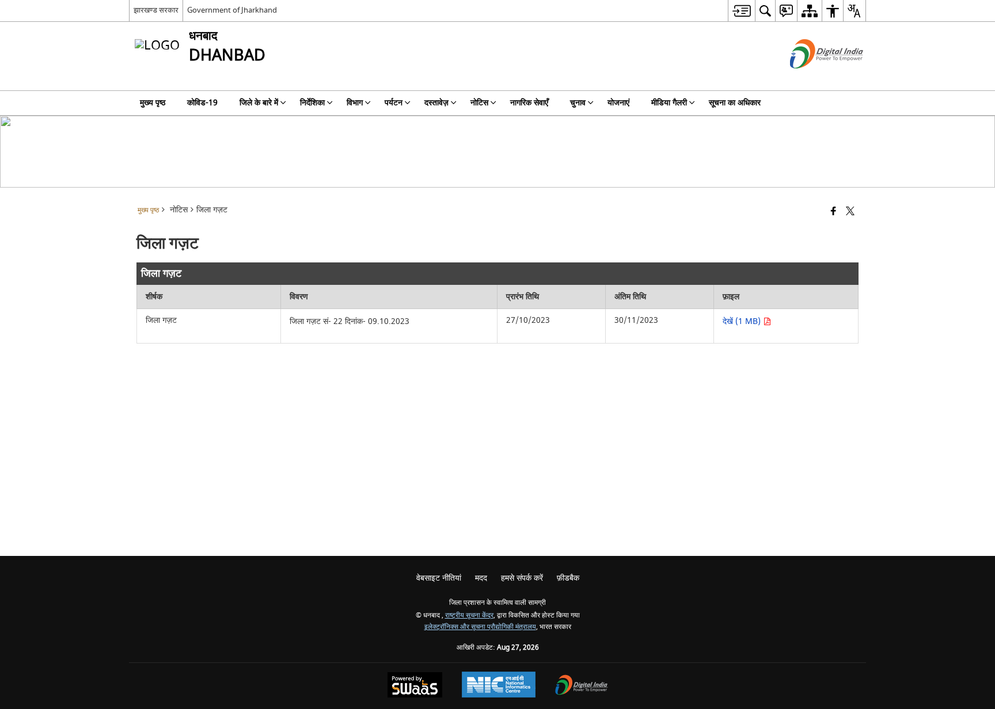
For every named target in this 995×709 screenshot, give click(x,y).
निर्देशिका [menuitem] (312, 103)
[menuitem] (741, 10)
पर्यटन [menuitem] (393, 103)
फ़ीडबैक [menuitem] (568, 578)
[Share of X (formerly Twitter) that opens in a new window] (850, 212)
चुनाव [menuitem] (578, 103)
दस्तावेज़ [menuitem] (436, 103)
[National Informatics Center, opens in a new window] (498, 686)
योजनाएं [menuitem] (618, 103)
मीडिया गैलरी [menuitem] (669, 103)
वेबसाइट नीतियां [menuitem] (438, 578)
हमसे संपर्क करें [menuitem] (522, 578)
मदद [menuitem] (481, 578)
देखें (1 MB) (743, 321)
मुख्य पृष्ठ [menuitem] (152, 103)
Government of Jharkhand (232, 10)
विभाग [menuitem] (355, 103)
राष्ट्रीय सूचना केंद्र (469, 615)
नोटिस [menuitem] (479, 103)
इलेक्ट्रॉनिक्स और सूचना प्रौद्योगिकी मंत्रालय (480, 627)
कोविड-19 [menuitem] (202, 103)
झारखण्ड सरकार (156, 10)
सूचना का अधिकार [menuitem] (735, 103)
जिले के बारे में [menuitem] (259, 103)
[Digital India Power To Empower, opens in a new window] (581, 686)
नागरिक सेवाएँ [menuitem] (529, 103)
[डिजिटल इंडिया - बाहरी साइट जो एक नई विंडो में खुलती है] (812, 79)
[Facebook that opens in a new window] (833, 212)
